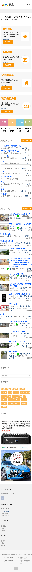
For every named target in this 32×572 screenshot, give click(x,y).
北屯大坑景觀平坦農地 (17, 332)
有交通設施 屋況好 (7, 177)
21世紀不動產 (24, 344)
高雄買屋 (3, 407)
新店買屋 (3, 403)
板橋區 (27, 174)
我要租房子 (7, 75)
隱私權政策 (3, 527)
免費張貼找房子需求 (6, 512)
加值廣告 (3, 544)
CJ (20, 216)
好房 (24, 396)
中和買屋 (10, 399)
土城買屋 (10, 403)
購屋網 (9, 396)
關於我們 (3, 525)
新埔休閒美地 (14, 352)
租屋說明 (3, 85)
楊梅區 (24, 326)
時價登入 (14, 389)
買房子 (3, 389)
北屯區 (26, 298)
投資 (2, 166)
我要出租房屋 (8, 98)
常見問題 (3, 530)
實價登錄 (21, 389)
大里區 (20, 230)
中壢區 (25, 196)
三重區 (27, 153)
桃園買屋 (17, 403)
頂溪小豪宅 (13, 304)
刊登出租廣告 (7, 111)
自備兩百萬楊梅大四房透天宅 (19, 321)
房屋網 (28, 392)
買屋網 (14, 396)
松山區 (27, 179)
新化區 (24, 346)
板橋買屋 (3, 399)
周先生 (21, 228)
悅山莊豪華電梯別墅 (16, 274)
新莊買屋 (24, 399)
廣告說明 (5, 62)
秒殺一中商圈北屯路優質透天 (19, 294)
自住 (2, 171)
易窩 (3, 11)
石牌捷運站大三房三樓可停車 (19, 214)
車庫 (2, 189)
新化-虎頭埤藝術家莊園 (17, 342)
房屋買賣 (16, 392)
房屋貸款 (3, 542)
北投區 (25, 163)
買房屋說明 (5, 39)
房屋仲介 (3, 392)
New (2, 161)
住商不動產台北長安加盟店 (22, 243)
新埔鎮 (11, 358)
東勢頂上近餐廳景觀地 (17, 248)
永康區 (23, 158)
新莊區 (24, 168)
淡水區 (27, 236)
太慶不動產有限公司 (23, 250)
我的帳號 (3, 540)
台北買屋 (17, 399)
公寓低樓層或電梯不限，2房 (11, 146)
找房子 (22, 392)
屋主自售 (9, 316)
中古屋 (10, 392)
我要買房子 (9, 29)
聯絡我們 (3, 545)
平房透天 (4, 194)
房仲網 (20, 396)
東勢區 (26, 253)
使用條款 (3, 529)
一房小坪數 (5, 156)
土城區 (24, 148)
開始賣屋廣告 (8, 65)
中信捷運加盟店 (24, 324)
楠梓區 (23, 191)
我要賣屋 (8, 52)
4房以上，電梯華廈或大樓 (10, 151)
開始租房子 (6, 88)
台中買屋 (24, 403)
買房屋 (9, 389)
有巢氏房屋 (23, 288)
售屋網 (3, 396)
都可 (2, 182)
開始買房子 (7, 42)
